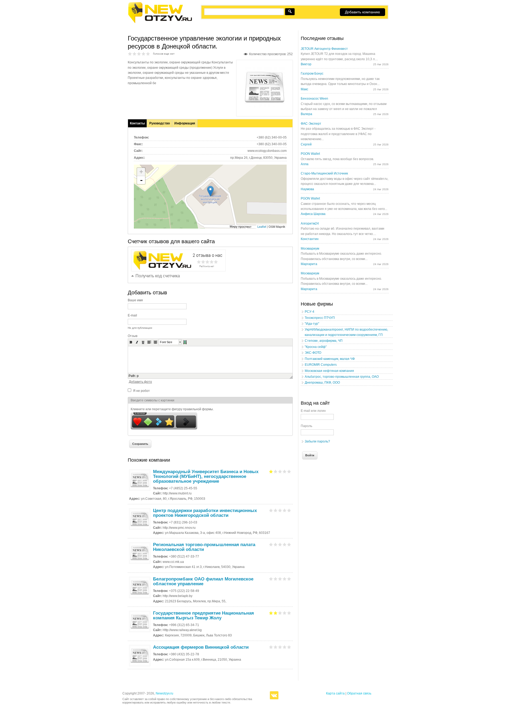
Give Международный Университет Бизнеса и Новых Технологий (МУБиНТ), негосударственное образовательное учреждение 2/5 (275, 471)
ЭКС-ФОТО (313, 353)
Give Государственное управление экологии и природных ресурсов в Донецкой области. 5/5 (148, 54)
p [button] (138, 376)
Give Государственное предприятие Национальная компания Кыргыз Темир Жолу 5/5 (289, 613)
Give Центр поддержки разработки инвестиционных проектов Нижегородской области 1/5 (271, 510)
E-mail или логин (313, 411)
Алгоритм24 (310, 223)
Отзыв (132, 336)
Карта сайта (335, 693)
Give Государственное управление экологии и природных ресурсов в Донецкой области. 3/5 (139, 54)
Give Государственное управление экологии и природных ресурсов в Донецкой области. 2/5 (134, 54)
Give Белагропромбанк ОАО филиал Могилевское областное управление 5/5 (289, 579)
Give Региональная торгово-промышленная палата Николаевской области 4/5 (284, 544)
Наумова (307, 189)
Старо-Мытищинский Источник (324, 173)
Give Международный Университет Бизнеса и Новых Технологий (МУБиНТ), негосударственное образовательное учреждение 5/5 (289, 471)
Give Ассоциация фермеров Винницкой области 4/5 (284, 647)
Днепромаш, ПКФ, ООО (322, 382)
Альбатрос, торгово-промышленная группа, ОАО (342, 377)
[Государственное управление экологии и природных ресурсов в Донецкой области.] (265, 106)
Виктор (306, 64)
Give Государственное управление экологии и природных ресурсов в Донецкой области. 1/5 (130, 54)
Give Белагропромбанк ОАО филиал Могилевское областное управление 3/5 (280, 579)
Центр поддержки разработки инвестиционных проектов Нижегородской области (205, 513)
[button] (131, 342)
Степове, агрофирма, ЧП (324, 341)
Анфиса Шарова (313, 214)
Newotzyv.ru (164, 693)
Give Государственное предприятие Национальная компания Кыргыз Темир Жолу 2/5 (275, 613)
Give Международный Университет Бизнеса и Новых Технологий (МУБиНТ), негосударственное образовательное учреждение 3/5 (280, 471)
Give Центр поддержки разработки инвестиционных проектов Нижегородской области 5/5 (289, 510)
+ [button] (141, 171)
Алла (304, 164)
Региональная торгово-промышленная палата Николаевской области (204, 547)
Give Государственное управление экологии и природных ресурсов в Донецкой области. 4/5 (143, 54)
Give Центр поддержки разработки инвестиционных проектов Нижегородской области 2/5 (275, 510)
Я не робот (141, 391)
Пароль (306, 426)
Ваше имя (135, 300)
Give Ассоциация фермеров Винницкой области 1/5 (271, 647)
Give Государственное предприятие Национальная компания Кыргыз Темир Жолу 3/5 (280, 613)
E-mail (132, 315)
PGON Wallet (310, 154)
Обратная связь (359, 693)
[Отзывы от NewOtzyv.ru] (160, 22)
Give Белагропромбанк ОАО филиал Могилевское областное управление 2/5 (275, 579)
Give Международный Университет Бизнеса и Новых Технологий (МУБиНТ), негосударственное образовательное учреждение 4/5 (284, 471)
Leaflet (261, 226)
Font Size (166, 342)
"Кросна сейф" (316, 347)
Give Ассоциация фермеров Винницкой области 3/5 (280, 647)
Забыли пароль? (317, 441)
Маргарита (309, 264)
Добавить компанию (362, 12)
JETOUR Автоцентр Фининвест (324, 49)
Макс (304, 89)
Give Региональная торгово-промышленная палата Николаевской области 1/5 (271, 544)
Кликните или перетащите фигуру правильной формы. (172, 409)
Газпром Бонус (312, 73)
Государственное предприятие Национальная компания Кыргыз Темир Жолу (203, 615)
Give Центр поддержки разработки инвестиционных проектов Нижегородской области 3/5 (280, 510)
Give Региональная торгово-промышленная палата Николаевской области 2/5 (275, 544)
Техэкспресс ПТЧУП (320, 318)
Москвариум (310, 248)
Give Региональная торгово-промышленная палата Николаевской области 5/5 (289, 544)
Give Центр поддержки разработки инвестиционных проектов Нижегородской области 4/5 (284, 510)
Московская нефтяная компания (329, 371)
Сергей (306, 144)
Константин (310, 239)
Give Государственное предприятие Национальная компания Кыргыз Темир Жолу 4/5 (284, 613)
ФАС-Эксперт (311, 123)
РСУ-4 (309, 312)
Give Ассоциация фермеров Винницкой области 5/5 (289, 647)
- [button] (141, 180)
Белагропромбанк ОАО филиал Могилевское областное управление (203, 581)
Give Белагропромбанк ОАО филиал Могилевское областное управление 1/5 (271, 579)
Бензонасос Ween (314, 98)
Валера (306, 114)
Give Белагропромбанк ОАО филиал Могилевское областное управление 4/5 (284, 579)
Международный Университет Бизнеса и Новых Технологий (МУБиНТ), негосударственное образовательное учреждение (205, 476)
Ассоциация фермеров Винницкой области (201, 647)
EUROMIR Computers (321, 365)
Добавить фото (140, 382)
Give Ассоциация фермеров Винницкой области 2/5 (275, 647)
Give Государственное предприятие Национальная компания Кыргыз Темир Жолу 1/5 (271, 613)
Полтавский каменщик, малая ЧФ (330, 359)
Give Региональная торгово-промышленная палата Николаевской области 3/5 (280, 544)
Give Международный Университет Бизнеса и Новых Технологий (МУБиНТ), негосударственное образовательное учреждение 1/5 (271, 471)
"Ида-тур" (312, 324)
